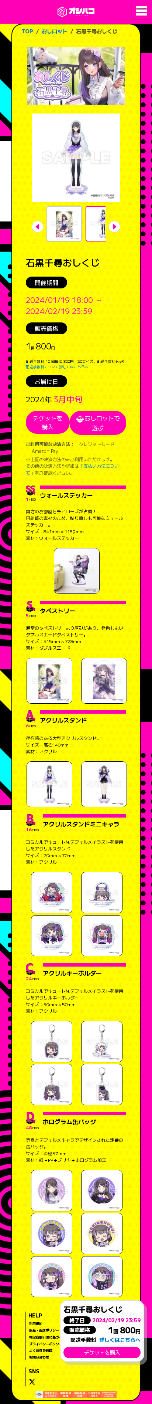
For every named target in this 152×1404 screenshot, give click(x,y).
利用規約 (35, 1323)
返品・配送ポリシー (44, 1330)
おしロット (55, 31)
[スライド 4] (103, 223)
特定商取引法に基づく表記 (49, 1337)
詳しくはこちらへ (120, 1339)
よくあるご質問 (40, 1350)
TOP (27, 31)
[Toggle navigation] (141, 11)
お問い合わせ (39, 1357)
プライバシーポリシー (45, 1343)
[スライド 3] (64, 223)
